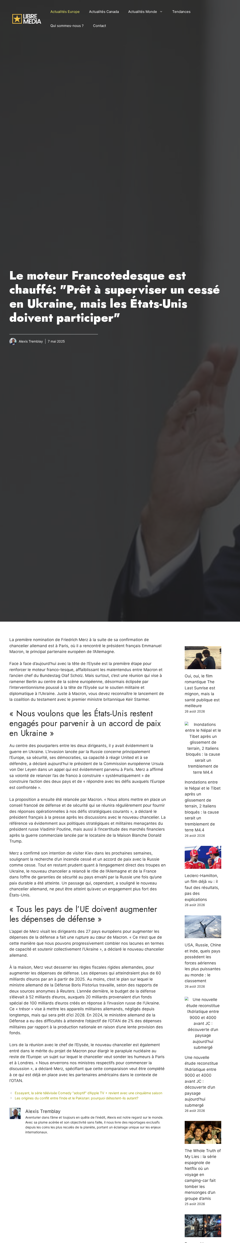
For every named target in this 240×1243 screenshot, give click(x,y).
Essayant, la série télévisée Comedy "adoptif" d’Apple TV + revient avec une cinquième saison (88, 1093)
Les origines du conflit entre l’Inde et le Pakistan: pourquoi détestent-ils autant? (76, 1098)
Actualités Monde (142, 11)
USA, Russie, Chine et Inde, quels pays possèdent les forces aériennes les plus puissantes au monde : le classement (203, 963)
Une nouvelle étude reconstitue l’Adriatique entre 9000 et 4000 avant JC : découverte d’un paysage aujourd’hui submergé (201, 1081)
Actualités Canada (104, 11)
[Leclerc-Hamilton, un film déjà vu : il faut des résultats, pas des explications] (203, 865)
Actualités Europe (65, 11)
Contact (99, 25)
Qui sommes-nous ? (67, 25)
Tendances (181, 11)
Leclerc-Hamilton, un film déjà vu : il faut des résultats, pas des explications (202, 887)
